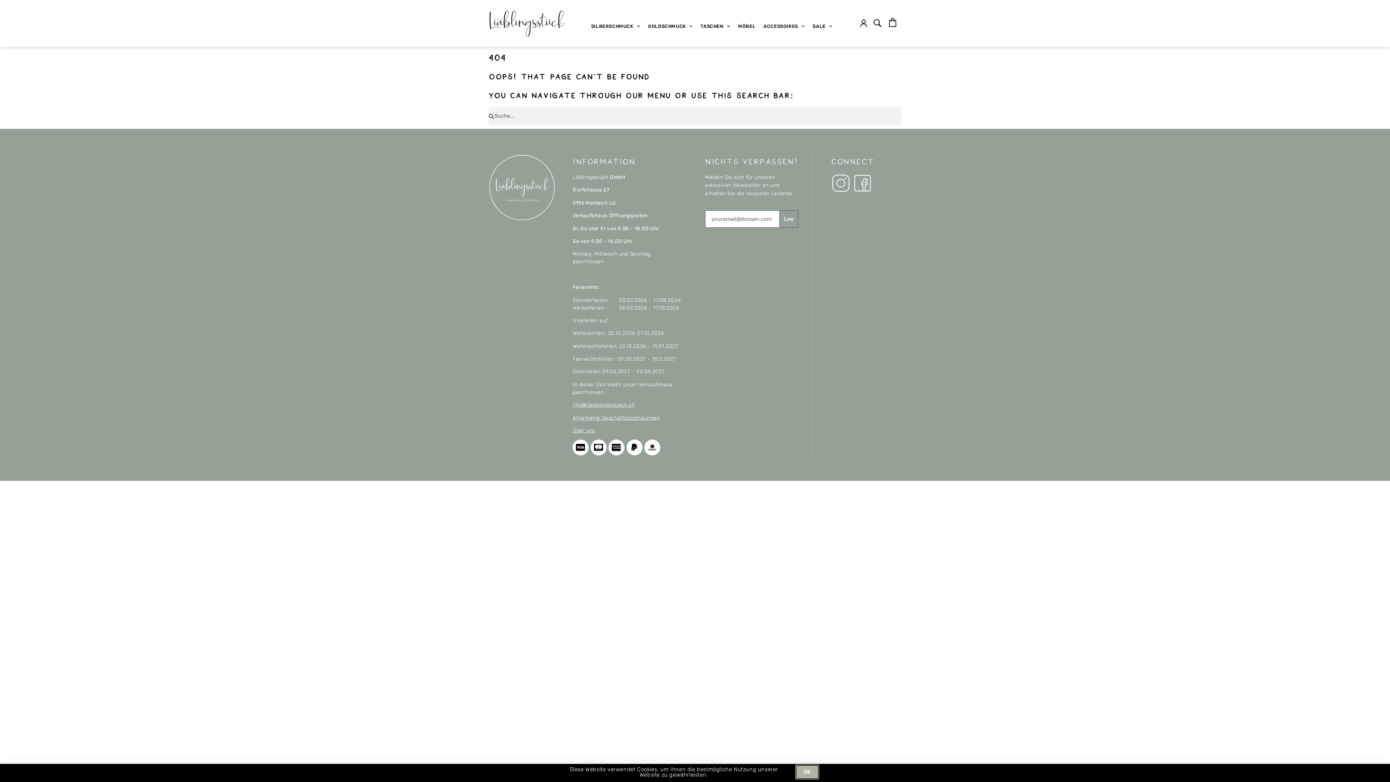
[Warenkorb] (892, 23)
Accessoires (780, 26)
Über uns (584, 431)
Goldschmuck (667, 26)
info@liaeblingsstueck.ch (604, 405)
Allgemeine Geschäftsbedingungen (616, 418)
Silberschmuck (612, 26)
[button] (878, 24)
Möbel (746, 26)
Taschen (711, 26)
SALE (819, 26)
